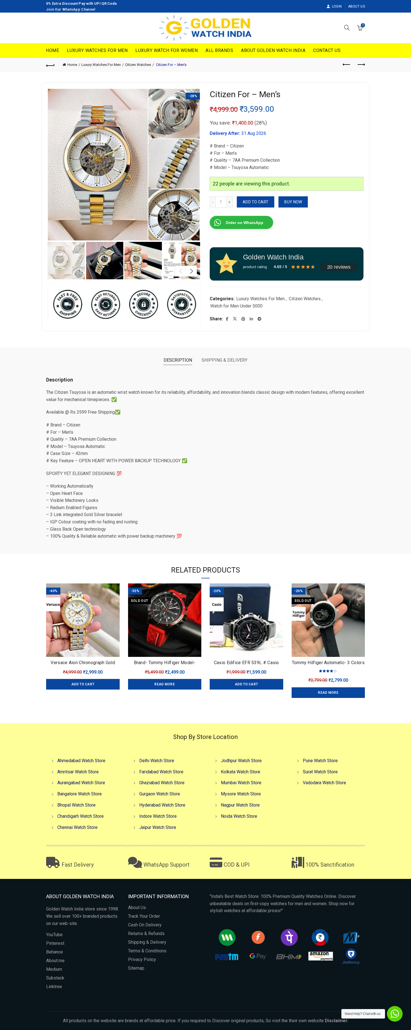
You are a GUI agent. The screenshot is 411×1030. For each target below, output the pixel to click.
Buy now (293, 202)
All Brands (219, 50)
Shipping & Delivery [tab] (224, 360)
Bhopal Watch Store (76, 805)
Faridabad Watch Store (161, 771)
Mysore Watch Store (241, 794)
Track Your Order (144, 916)
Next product (361, 64)
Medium (54, 969)
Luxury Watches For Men (97, 50)
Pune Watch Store (320, 760)
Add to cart (255, 202)
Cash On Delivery (145, 925)
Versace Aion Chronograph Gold (83, 662)
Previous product (347, 64)
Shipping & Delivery (147, 942)
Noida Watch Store (239, 816)
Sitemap (136, 968)
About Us (356, 6)
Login (337, 6)
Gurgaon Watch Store (159, 794)
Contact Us (327, 50)
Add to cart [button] (82, 684)
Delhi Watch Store (156, 760)
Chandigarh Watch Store (80, 816)
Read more (164, 684)
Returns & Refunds (146, 933)
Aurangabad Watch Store (81, 782)
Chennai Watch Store (77, 827)
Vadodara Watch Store (324, 782)
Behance (54, 952)
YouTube (54, 934)
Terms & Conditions (147, 950)
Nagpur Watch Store (240, 805)
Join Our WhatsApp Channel (71, 9)
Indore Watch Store (158, 816)
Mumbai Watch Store (241, 782)
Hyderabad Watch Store (162, 805)
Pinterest (55, 943)
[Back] (50, 64)
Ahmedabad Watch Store (81, 760)
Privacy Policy (142, 959)
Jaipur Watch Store (157, 827)
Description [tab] (178, 360)
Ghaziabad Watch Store (162, 782)
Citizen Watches (138, 65)
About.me (55, 960)
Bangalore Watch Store (79, 794)
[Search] (346, 27)
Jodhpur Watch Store (241, 760)
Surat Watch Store (320, 771)
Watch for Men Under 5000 (236, 306)
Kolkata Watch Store (240, 771)
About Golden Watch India (273, 50)
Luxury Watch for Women (166, 50)
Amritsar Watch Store (78, 771)
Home (52, 50)
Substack (55, 978)
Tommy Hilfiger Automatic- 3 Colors (328, 662)
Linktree (54, 986)
